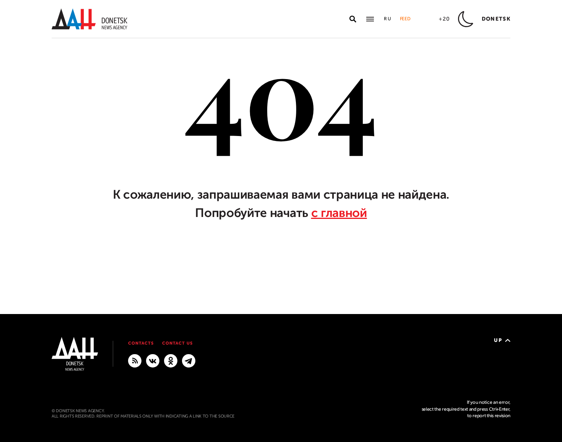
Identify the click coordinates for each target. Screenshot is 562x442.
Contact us (177, 343)
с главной (339, 213)
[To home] (89, 18)
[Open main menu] (370, 19)
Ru (388, 18)
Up (498, 340)
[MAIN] (188, 360)
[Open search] (353, 19)
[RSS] (134, 360)
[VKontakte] (152, 360)
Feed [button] (405, 18)
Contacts (141, 343)
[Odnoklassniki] (170, 360)
